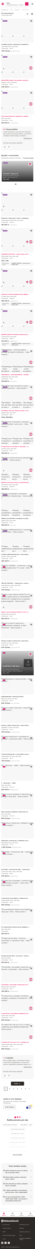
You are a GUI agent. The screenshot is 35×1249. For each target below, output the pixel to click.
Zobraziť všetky (17, 1154)
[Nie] (8, 147)
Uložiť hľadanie (9, 1107)
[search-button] (26, 4)
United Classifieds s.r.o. (14, 1247)
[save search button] (32, 14)
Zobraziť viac (28, 138)
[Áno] (5, 147)
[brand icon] (2, 4)
